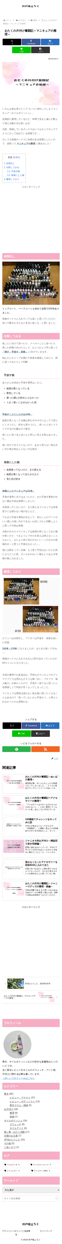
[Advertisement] (31, 220)
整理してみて (11, 179)
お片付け (17, 713)
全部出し (9, 163)
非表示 (16, 157)
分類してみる (11, 167)
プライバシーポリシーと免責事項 (16, 1233)
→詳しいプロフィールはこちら (18, 1078)
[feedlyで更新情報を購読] (16, 749)
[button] (40, 50)
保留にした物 (15, 175)
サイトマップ (46, 1231)
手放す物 (13, 171)
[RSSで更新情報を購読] (45, 749)
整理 (7, 713)
